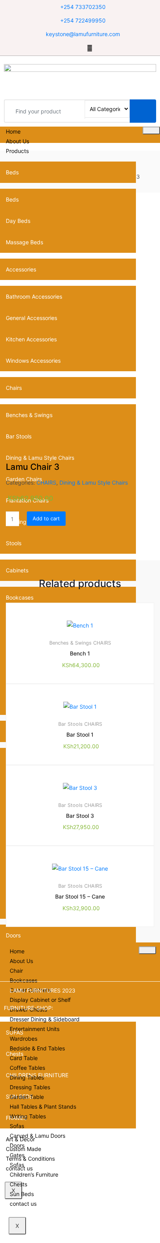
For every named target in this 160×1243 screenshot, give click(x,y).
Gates (17, 1155)
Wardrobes (23, 1038)
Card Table (24, 1058)
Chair (16, 970)
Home (13, 131)
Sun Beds (22, 1194)
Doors (13, 935)
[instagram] (89, 48)
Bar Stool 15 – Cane (80, 896)
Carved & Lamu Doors (37, 1135)
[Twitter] (79, 48)
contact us (23, 1203)
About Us (17, 141)
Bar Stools (70, 724)
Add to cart (46, 518)
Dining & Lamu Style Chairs (93, 482)
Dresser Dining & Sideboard (45, 1019)
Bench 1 (80, 653)
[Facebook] (70, 48)
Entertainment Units (34, 1029)
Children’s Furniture (34, 1174)
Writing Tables (28, 1116)
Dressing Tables (30, 1087)
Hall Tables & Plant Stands (43, 1106)
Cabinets (17, 570)
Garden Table (27, 1096)
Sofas (17, 1126)
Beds (12, 172)
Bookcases (19, 597)
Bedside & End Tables (37, 1048)
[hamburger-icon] (151, 130)
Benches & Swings (70, 643)
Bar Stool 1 (80, 734)
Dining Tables (27, 1077)
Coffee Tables (27, 1067)
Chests (18, 1184)
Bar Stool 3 (80, 815)
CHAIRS (46, 482)
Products (17, 151)
